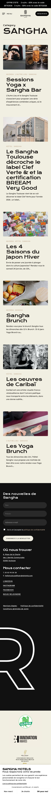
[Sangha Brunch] (25, 293)
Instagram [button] (9, 585)
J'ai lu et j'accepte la (26, 530)
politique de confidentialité (34, 530)
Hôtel (9, 146)
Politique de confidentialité (32, 606)
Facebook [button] (8, 590)
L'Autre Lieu (21, 74)
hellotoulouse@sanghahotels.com (19, 576)
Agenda (10, 74)
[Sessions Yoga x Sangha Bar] (25, 57)
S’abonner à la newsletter (18, 538)
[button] (7, 13)
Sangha (33, 74)
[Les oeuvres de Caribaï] (25, 356)
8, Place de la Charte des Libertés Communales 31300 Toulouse (14, 557)
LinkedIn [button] (8, 581)
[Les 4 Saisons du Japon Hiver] (25, 224)
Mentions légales (10, 606)
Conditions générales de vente (15, 609)
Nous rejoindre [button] (12, 594)
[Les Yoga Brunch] (25, 423)
